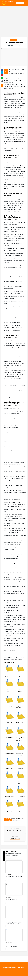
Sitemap (13, 10)
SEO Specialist (9, 942)
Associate (13, 818)
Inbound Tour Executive (11, 851)
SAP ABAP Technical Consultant (15, 831)
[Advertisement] (14, 20)
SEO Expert (8, 920)
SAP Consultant (14, 39)
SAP (22, 818)
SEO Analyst (8, 874)
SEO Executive (9, 897)
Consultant (18, 818)
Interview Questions (16, 13)
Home (13, 7)
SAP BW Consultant (15, 839)
